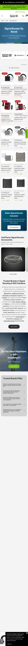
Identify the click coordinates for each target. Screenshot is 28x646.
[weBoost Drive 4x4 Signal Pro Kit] (20, 106)
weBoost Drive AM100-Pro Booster (7, 120)
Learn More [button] (14, 366)
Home (2, 20)
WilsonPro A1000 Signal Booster (6, 92)
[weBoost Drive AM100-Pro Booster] (7, 106)
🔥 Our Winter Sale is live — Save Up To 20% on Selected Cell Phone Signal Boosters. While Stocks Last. (14, 7)
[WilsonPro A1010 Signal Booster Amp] (20, 183)
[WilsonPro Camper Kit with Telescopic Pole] (20, 132)
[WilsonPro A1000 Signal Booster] (7, 78)
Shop (7, 20)
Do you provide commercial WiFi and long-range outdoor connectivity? (11, 399)
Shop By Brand (13, 20)
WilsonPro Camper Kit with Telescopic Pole (20, 143)
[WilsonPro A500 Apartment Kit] (7, 157)
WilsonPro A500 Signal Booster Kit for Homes (20, 93)
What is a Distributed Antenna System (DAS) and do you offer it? (12, 385)
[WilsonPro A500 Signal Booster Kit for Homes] (20, 78)
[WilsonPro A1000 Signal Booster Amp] (7, 183)
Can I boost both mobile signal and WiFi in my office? (12, 404)
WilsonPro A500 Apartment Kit (6, 169)
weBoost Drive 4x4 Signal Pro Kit (20, 118)
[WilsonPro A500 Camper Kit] (7, 132)
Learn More (14, 326)
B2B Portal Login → (20, 11)
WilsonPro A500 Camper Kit (6, 143)
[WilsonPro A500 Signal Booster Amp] (20, 157)
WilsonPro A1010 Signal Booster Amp (19, 196)
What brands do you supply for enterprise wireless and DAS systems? (12, 411)
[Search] (23, 16)
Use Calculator (14, 227)
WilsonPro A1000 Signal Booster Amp (6, 196)
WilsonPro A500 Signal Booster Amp (19, 170)
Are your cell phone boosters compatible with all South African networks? (11, 392)
